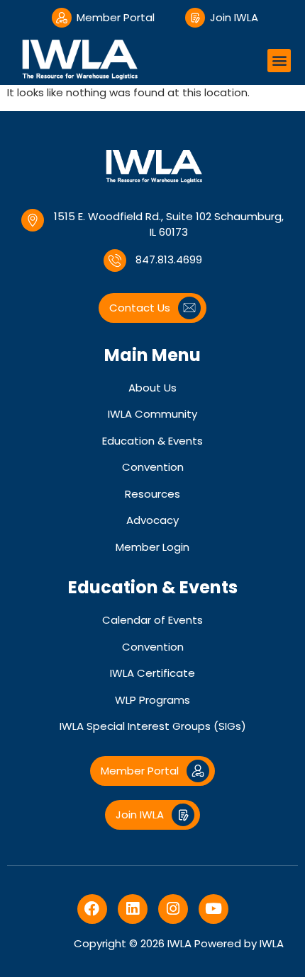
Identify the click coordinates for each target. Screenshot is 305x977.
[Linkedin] (133, 909)
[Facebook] (92, 909)
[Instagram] (173, 909)
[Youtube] (213, 909)
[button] (279, 60)
